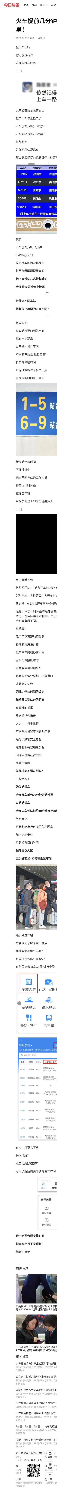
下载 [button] (49, 1476)
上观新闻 (40, 38)
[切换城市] (47, 5)
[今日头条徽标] (12, 5)
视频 (53, 5)
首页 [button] (50, 1457)
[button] (25, 5)
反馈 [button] (50, 1468)
